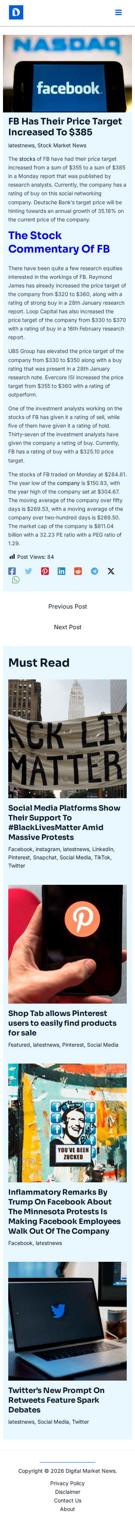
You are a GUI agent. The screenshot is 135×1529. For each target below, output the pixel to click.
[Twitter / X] (111, 571)
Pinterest (19, 857)
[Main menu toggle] (118, 12)
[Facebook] (12, 571)
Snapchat (45, 857)
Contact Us (67, 1500)
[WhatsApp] (16, 579)
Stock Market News (62, 145)
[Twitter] (28, 571)
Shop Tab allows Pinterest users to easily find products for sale (62, 1023)
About (67, 1509)
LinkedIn (102, 849)
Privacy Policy (67, 1483)
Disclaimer (67, 1492)
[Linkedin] (61, 571)
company (68, 483)
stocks (27, 159)
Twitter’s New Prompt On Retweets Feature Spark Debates (56, 1400)
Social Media (75, 857)
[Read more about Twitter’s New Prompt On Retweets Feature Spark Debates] (67, 1321)
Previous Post (67, 606)
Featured (19, 1044)
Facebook (20, 849)
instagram (48, 849)
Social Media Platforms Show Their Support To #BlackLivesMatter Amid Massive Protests (64, 822)
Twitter (16, 865)
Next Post (67, 627)
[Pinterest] (45, 571)
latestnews (21, 145)
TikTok (102, 857)
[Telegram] (94, 571)
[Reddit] (78, 571)
